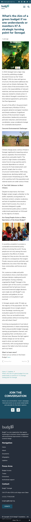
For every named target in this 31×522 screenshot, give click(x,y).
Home (4, 447)
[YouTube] (24, 1)
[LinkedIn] (21, 1)
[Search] (28, 6)
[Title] (30, 1)
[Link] (5, 7)
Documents (5, 454)
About (4, 450)
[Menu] (24, 7)
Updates (4, 460)
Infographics (5, 457)
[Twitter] (27, 1)
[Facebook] (19, 1)
